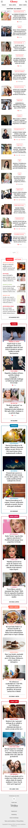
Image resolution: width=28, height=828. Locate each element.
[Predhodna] (10, 252)
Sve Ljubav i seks (14, 789)
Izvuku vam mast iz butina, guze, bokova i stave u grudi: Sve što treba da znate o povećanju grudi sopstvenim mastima (9, 299)
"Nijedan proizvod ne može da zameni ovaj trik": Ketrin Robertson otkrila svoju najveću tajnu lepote (14, 565)
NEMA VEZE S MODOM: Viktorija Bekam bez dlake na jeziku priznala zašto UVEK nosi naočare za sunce (19, 32)
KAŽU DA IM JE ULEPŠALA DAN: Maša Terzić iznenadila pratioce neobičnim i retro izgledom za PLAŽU (19, 48)
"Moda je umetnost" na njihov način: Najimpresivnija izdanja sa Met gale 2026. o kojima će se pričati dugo (14, 409)
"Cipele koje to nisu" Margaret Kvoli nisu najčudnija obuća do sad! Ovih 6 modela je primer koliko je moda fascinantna (14, 348)
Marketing (14, 814)
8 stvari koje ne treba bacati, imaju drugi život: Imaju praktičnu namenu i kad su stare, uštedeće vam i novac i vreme (9, 288)
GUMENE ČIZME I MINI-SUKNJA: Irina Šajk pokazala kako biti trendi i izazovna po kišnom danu (19, 135)
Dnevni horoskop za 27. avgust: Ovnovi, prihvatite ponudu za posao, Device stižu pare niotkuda (14, 503)
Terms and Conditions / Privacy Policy (14, 821)
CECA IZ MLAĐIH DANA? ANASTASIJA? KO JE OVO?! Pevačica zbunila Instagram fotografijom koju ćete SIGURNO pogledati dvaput (19, 76)
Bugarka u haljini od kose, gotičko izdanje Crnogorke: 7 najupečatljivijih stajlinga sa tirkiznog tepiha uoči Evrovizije (14, 378)
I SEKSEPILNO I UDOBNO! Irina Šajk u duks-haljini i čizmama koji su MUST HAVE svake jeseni (19, 105)
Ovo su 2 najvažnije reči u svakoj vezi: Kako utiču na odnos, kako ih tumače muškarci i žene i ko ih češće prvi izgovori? (14, 780)
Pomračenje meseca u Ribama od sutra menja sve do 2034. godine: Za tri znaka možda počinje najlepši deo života (14, 477)
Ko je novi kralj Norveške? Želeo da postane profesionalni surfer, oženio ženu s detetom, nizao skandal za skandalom (9, 310)
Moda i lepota (12, 5)
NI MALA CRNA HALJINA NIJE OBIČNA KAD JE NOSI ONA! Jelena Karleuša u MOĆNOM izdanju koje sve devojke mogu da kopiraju (19, 195)
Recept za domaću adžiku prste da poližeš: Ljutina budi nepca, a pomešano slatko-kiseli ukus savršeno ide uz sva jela (9, 267)
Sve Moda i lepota (14, 602)
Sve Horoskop (14, 511)
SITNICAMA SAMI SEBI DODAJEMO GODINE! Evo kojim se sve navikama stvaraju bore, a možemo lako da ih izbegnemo (20, 92)
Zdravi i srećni (23, 5)
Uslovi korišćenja (14, 817)
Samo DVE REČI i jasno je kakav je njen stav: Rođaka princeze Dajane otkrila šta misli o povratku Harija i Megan (9, 278)
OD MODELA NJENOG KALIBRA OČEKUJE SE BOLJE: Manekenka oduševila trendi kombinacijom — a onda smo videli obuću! (19, 61)
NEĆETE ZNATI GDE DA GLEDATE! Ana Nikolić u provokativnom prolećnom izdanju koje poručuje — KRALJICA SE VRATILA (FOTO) (20, 224)
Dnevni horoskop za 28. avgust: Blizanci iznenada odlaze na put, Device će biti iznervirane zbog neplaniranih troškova (14, 449)
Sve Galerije (14, 420)
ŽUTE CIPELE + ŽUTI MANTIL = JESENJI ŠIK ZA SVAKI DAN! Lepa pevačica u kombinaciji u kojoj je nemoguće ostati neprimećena (20, 150)
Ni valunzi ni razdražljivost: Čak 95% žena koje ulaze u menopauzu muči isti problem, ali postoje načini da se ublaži (14, 686)
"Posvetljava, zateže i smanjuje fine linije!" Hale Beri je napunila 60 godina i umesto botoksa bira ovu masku (14, 593)
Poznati (4, 5)
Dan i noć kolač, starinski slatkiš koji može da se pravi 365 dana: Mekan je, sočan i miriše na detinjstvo (14, 658)
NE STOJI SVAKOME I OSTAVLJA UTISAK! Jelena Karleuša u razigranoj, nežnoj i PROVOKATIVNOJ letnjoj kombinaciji (20, 179)
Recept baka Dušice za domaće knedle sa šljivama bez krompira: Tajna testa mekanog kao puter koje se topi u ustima (13, 630)
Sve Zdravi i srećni (14, 696)
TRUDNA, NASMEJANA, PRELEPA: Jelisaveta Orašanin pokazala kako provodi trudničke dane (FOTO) (19, 166)
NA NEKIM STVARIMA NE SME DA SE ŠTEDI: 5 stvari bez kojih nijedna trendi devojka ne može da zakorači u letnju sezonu (19, 17)
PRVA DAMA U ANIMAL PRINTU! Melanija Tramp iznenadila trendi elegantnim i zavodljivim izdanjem (19, 121)
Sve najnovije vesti (14, 317)
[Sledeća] (17, 252)
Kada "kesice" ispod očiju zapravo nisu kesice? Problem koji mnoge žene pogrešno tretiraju (14, 539)
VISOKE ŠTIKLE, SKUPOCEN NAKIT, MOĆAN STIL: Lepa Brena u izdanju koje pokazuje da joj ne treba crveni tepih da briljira (19, 210)
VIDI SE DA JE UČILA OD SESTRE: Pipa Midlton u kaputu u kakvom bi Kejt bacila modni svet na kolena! (20, 239)
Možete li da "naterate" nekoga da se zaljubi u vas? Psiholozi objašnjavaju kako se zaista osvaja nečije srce (13, 725)
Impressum (14, 811)
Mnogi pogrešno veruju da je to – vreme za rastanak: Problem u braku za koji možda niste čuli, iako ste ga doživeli (14, 752)
